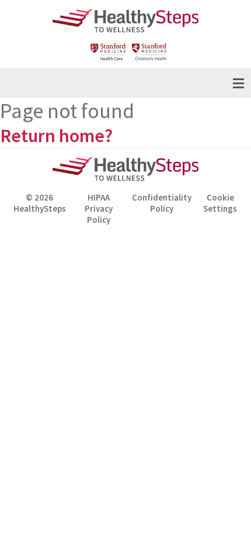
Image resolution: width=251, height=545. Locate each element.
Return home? (56, 135)
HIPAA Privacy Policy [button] (99, 205)
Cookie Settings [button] (220, 203)
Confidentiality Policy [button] (161, 203)
